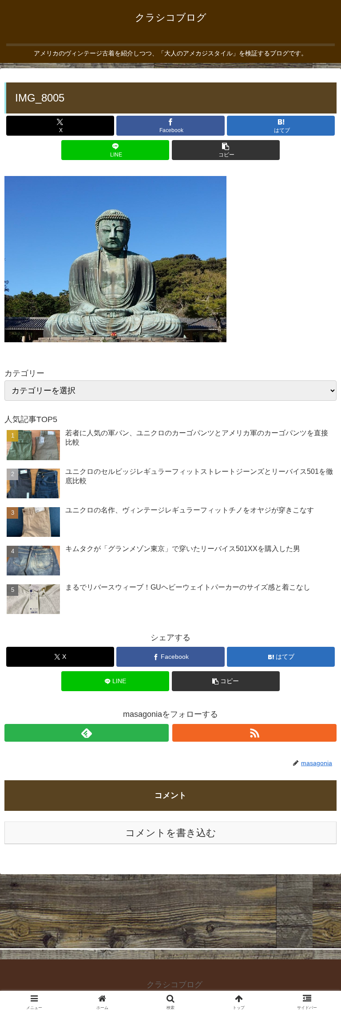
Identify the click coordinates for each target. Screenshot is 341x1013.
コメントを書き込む (170, 832)
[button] (226, 150)
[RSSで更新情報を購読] (254, 733)
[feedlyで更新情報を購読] (86, 733)
